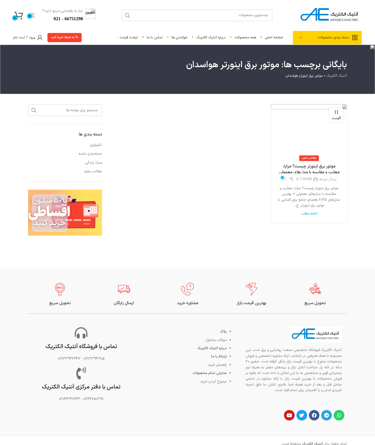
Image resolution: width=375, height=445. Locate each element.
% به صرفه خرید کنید (64, 37)
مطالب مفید (309, 158)
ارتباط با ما (219, 356)
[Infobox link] (315, 294)
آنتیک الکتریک (336, 75)
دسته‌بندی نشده (90, 153)
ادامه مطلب (309, 213)
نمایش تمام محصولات (210, 373)
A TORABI (304, 179)
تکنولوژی (96, 145)
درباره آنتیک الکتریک (212, 348)
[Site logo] (330, 15)
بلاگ (223, 331)
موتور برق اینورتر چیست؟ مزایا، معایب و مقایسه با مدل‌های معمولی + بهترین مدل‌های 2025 (309, 172)
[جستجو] (34, 110)
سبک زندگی (93, 162)
